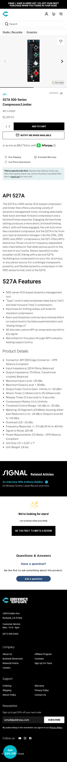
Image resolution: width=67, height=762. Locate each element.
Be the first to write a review (33, 531)
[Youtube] (20, 738)
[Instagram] (25, 738)
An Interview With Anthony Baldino (23, 481)
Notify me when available (35, 135)
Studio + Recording (13, 32)
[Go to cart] (53, 14)
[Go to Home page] (5, 14)
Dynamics (32, 32)
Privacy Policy (56, 727)
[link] (56, 93)
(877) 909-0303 (10, 634)
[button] (10, 752)
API (5, 94)
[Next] (62, 61)
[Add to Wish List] (60, 41)
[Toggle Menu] (60, 14)
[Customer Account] (46, 14)
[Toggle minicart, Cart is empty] (53, 14)
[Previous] (4, 61)
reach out (15, 176)
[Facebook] (30, 738)
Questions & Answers (33, 555)
